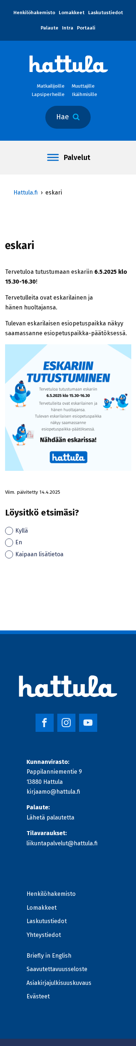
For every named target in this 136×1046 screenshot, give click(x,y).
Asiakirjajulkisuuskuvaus (58, 982)
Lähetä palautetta (50, 817)
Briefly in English (48, 955)
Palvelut (77, 157)
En (18, 542)
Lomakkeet (72, 13)
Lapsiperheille (48, 94)
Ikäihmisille (84, 94)
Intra (67, 28)
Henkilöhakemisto (34, 13)
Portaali (86, 28)
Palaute (49, 28)
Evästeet (38, 996)
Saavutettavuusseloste (56, 969)
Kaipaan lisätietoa (39, 554)
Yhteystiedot (43, 934)
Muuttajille (83, 86)
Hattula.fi (25, 192)
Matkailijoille (50, 86)
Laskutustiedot (105, 13)
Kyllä (21, 530)
